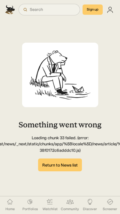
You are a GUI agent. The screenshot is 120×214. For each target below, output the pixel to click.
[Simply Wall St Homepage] (10, 9)
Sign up (93, 9)
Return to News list (60, 165)
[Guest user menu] (110, 9)
